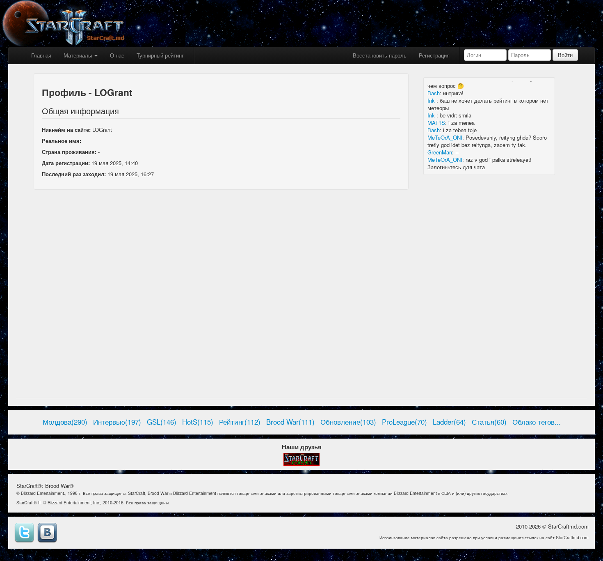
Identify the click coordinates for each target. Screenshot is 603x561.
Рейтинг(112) (239, 422)
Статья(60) (489, 422)
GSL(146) (161, 422)
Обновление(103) (348, 422)
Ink (431, 100)
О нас (117, 55)
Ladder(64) (449, 422)
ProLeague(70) (404, 422)
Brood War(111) (290, 422)
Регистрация (434, 55)
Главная (41, 55)
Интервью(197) (117, 422)
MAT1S (436, 122)
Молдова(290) (65, 422)
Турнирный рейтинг (160, 55)
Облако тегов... (536, 422)
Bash (433, 93)
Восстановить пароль (380, 55)
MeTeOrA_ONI (444, 137)
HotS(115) (197, 422)
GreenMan (439, 152)
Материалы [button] (79, 55)
